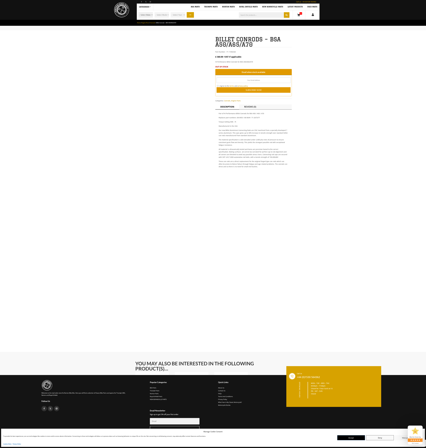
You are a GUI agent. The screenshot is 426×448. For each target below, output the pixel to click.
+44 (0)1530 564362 (306, 2)
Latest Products (295, 7)
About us (221, 388)
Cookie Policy (7, 444)
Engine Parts (145, 23)
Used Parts (312, 7)
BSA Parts (153, 388)
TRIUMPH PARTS (211, 7)
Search (190, 15)
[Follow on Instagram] (150, 2)
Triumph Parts (154, 391)
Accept (351, 438)
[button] (207, 40)
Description (227, 106)
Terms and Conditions (225, 396)
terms (232, 86)
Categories (144, 7)
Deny (380, 438)
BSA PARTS (195, 7)
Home (139, 23)
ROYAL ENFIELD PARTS (248, 7)
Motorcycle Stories (224, 405)
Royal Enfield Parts (156, 396)
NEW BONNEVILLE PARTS (272, 7)
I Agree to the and (233, 86)
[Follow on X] (146, 2)
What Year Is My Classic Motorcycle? (230, 402)
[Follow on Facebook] (141, 2)
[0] (299, 15)
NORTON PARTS (228, 7)
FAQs (220, 394)
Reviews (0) (250, 106)
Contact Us (221, 391)
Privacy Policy (17, 444)
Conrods (152, 23)
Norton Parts (154, 394)
